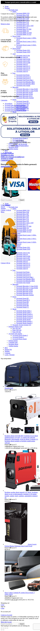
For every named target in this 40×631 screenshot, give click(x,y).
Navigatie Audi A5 (22, 64)
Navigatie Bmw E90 (22, 18)
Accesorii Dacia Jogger (19, 339)
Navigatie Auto (13, 10)
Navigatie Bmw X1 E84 (23, 29)
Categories (4, 100)
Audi (14, 54)
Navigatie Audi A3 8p (23, 55)
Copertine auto (13, 342)
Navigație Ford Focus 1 (23, 77)
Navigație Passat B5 (22, 101)
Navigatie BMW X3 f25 (23, 34)
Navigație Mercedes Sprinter (25, 98)
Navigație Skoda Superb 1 (24, 321)
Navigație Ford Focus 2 (23, 78)
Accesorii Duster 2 (18, 140)
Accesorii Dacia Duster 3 (20, 138)
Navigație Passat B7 (22, 304)
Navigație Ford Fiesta (23, 75)
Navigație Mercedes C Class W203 (27, 89)
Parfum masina (13, 340)
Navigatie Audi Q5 (22, 71)
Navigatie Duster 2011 (23, 50)
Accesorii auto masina (15, 333)
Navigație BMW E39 (22, 13)
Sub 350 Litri (16, 328)
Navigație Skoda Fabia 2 (23, 312)
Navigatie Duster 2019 (23, 52)
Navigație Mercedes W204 (24, 94)
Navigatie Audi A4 (22, 57)
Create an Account (6, 615)
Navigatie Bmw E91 (22, 217)
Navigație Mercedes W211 (24, 96)
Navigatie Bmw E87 (22, 214)
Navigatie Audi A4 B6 (23, 59)
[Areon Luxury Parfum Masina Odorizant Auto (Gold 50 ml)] (16, 544)
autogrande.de (6, 166)
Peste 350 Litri (16, 330)
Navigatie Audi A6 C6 (23, 68)
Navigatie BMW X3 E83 (24, 33)
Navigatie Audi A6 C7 (23, 69)
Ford (13, 73)
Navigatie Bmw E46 (22, 15)
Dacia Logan (16, 36)
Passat (14, 99)
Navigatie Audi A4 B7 (23, 61)
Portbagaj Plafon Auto (15, 326)
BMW (14, 11)
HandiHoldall (9, 388)
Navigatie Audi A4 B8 (23, 62)
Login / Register (10, 355)
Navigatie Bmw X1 (22, 27)
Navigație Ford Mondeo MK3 (25, 82)
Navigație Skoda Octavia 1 (24, 314)
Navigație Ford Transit (23, 85)
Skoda (14, 112)
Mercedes (15, 87)
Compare (7, 353)
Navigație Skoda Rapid (23, 319)
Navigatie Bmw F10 (22, 22)
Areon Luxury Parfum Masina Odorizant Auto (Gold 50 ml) (21, 545)
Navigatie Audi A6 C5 (23, 66)
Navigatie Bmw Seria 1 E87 (25, 25)
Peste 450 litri (16, 332)
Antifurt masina (13, 149)
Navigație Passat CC (22, 307)
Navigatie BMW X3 (22, 31)
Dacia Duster (16, 48)
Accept (9, 622)
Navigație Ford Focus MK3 (24, 80)
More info (4, 622)
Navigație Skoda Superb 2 (24, 323)
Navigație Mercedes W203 (24, 92)
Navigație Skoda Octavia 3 (24, 318)
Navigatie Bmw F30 (22, 24)
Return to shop (5, 24)
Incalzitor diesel (13, 147)
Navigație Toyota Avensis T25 (21, 325)
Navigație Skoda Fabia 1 (23, 311)
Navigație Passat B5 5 (23, 103)
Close (2, 605)
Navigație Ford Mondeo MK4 (25, 84)
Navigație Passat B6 (22, 302)
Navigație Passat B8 (22, 305)
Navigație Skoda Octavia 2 (24, 316)
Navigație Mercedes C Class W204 (27, 91)
